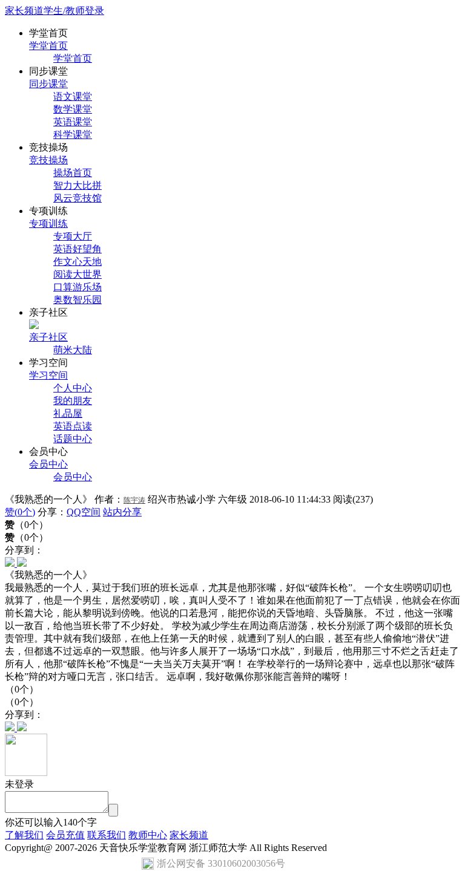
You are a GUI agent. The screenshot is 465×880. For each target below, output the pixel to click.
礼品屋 (67, 413)
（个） (26, 537)
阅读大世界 (77, 274)
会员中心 (48, 464)
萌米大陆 (72, 350)
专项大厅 (72, 236)
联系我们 (106, 835)
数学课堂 (72, 109)
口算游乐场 (77, 287)
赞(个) (20, 512)
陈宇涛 (134, 500)
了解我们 (24, 835)
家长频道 (24, 10)
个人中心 (72, 388)
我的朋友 (72, 401)
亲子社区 (48, 337)
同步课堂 (48, 84)
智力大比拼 (77, 185)
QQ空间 (84, 512)
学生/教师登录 (74, 10)
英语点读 (72, 426)
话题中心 (72, 439)
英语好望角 (77, 249)
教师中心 (147, 835)
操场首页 (72, 173)
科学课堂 (72, 134)
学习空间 (48, 375)
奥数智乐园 (77, 300)
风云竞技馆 (77, 198)
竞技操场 (48, 160)
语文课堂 (72, 96)
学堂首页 (48, 46)
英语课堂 (72, 122)
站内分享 (122, 512)
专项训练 (48, 223)
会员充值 (65, 835)
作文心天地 (77, 261)
